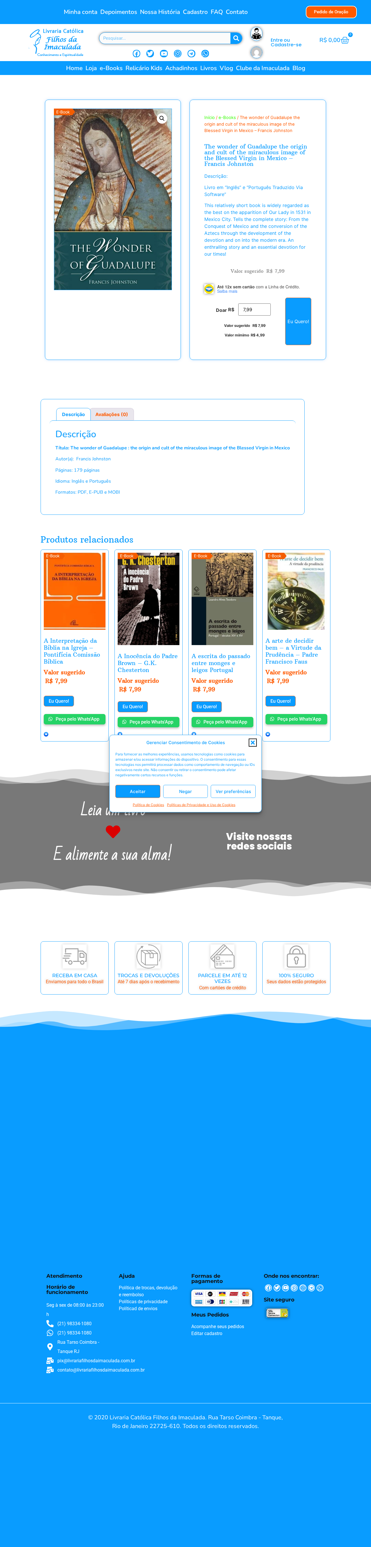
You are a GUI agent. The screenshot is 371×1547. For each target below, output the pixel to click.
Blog (298, 68)
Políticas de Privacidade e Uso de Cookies (201, 805)
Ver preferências (233, 791)
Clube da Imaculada (263, 68)
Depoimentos (118, 12)
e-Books (111, 68)
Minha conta (80, 12)
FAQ (217, 12)
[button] (253, 743)
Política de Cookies (148, 805)
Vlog (226, 68)
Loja (91, 68)
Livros (208, 68)
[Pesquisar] (236, 38)
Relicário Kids (144, 68)
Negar (185, 791)
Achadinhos (181, 68)
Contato (237, 12)
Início (209, 117)
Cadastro (195, 12)
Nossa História (160, 12)
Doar (221, 310)
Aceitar (138, 791)
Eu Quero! (298, 321)
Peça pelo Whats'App (76, 719)
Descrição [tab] (73, 414)
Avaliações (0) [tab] (111, 414)
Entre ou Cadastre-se (286, 42)
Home (74, 68)
